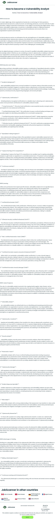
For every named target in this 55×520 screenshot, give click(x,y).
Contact (45, 507)
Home (14, 13)
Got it (27, 517)
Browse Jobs (45, 510)
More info (32, 514)
